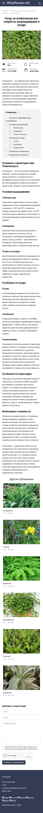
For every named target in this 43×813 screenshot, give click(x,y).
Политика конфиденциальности (14, 788)
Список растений (8, 782)
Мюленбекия (8, 620)
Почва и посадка (20, 134)
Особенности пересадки (19, 151)
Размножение (18, 148)
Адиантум (7, 583)
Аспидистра (8, 510)
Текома (6, 547)
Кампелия (7, 693)
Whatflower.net (18, 3)
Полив (15, 141)
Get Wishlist (6, 777)
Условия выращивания (18, 125)
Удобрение (17, 144)
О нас (4, 785)
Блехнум (6, 656)
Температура (18, 128)
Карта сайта (6, 791)
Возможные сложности (18, 155)
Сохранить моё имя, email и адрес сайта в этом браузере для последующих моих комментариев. (21, 748)
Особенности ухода (17, 138)
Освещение (17, 131)
